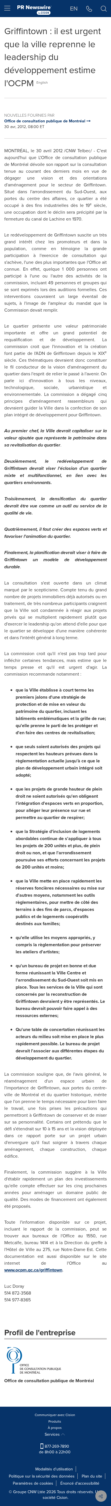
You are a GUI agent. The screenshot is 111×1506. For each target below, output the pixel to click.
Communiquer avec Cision (55, 1414)
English (42, 82)
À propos (55, 1427)
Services (53, 1434)
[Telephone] (89, 8)
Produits (54, 1421)
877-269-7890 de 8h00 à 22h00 (55, 1449)
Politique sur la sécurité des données (42, 1476)
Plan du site (92, 1476)
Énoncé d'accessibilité (79, 1483)
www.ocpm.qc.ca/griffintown (33, 1270)
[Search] (103, 8)
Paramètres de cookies (33, 1483)
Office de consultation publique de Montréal (49, 1380)
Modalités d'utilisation (54, 1469)
